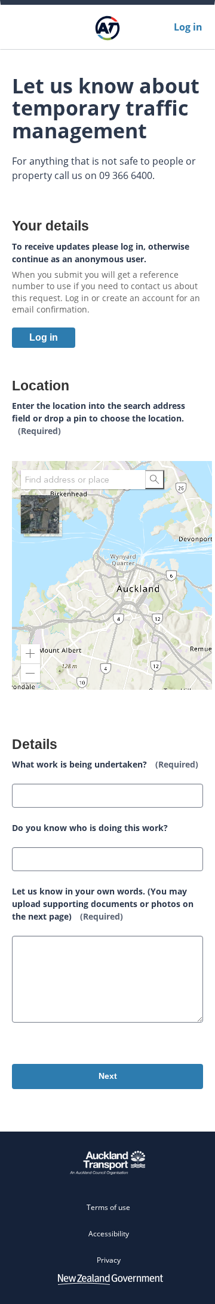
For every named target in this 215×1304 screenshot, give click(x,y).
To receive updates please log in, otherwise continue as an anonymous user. (100, 253)
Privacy (109, 1260)
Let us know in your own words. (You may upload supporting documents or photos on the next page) (103, 903)
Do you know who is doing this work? (90, 827)
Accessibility (108, 1234)
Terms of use (108, 1207)
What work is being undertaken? (105, 764)
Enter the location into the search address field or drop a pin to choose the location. (98, 418)
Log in (188, 27)
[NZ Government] (110, 1279)
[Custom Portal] (107, 27)
